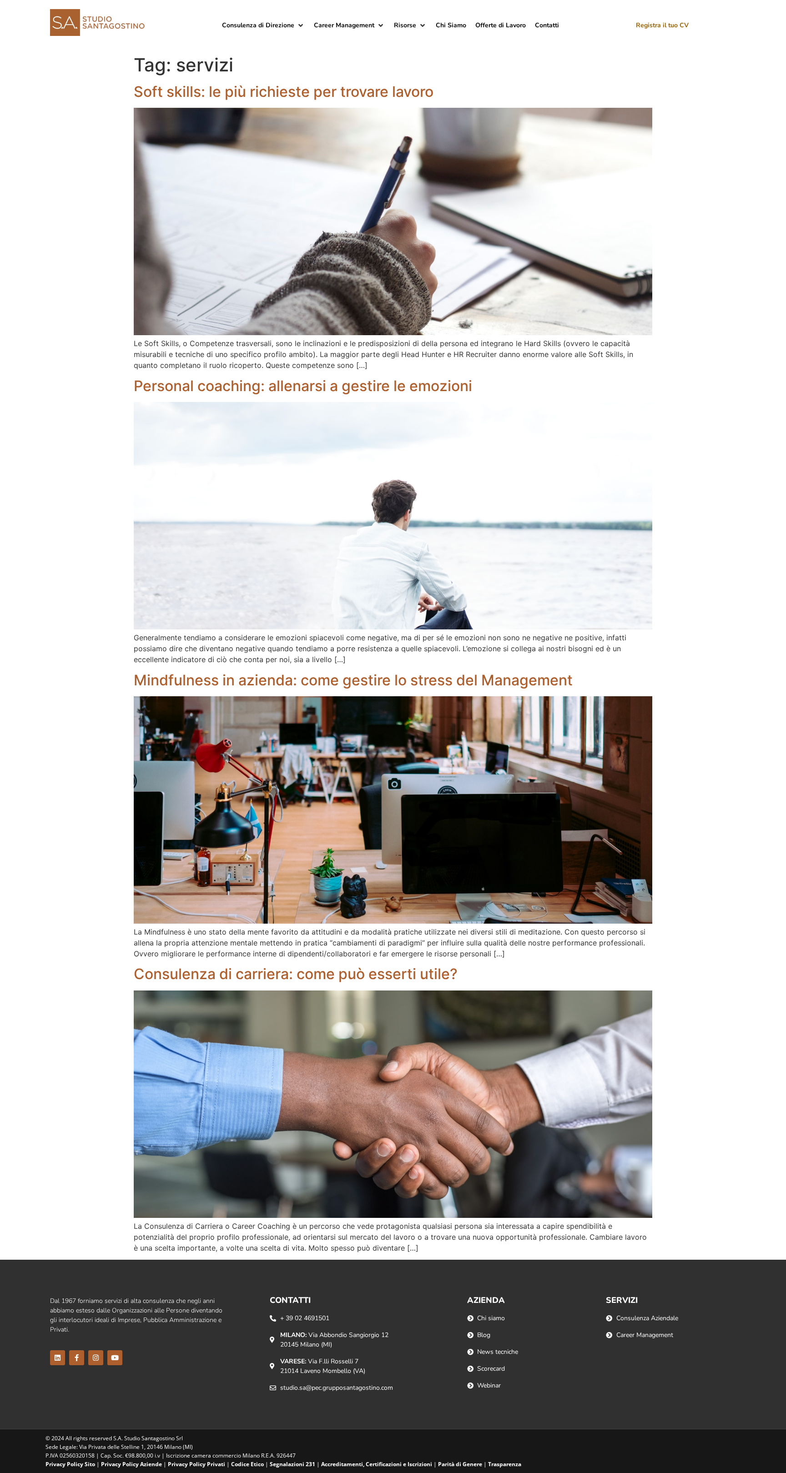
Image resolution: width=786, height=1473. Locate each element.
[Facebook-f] (76, 1357)
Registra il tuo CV (662, 25)
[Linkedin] (57, 1357)
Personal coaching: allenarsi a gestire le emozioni (303, 386)
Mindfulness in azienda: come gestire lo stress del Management (353, 680)
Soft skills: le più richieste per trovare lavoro (283, 92)
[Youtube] (114, 1357)
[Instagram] (95, 1357)
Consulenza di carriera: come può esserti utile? (296, 974)
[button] (263, 25)
